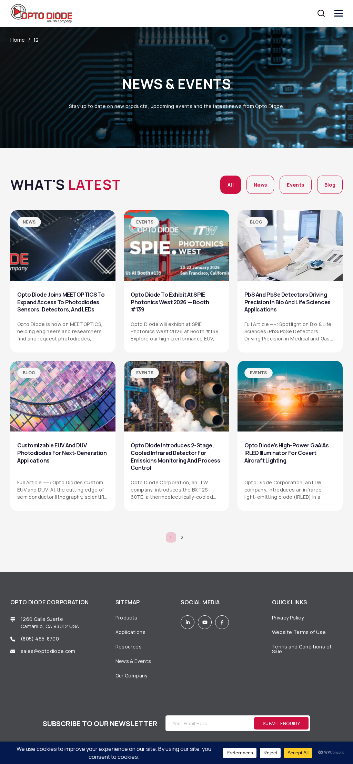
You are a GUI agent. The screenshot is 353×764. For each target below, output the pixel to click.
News (260, 184)
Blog (329, 184)
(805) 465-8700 (40, 638)
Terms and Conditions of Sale (301, 649)
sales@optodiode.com (49, 651)
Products (126, 617)
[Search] (321, 13)
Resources (128, 646)
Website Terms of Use (299, 632)
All (231, 184)
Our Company (131, 675)
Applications (130, 632)
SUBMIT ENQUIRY (281, 723)
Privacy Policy (288, 617)
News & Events (133, 661)
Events (295, 184)
